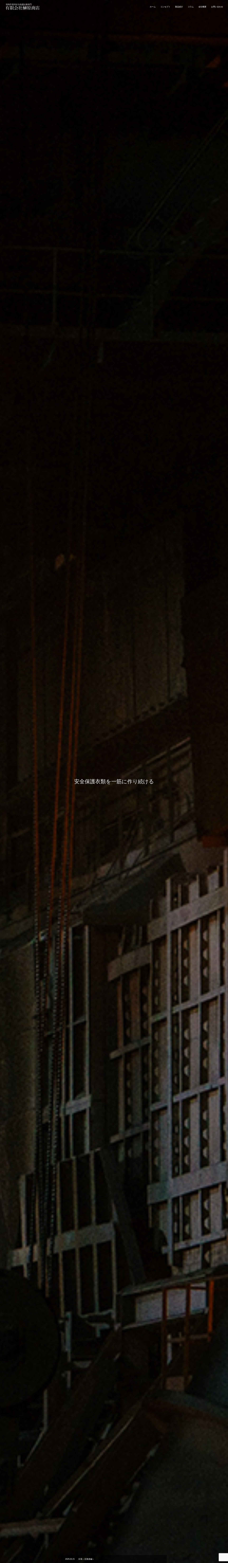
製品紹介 (179, 7)
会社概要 (202, 7)
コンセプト (165, 7)
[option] (114, 781)
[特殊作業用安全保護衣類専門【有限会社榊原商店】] (22, 6)
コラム (191, 7)
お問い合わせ (217, 7)
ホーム (153, 7)
